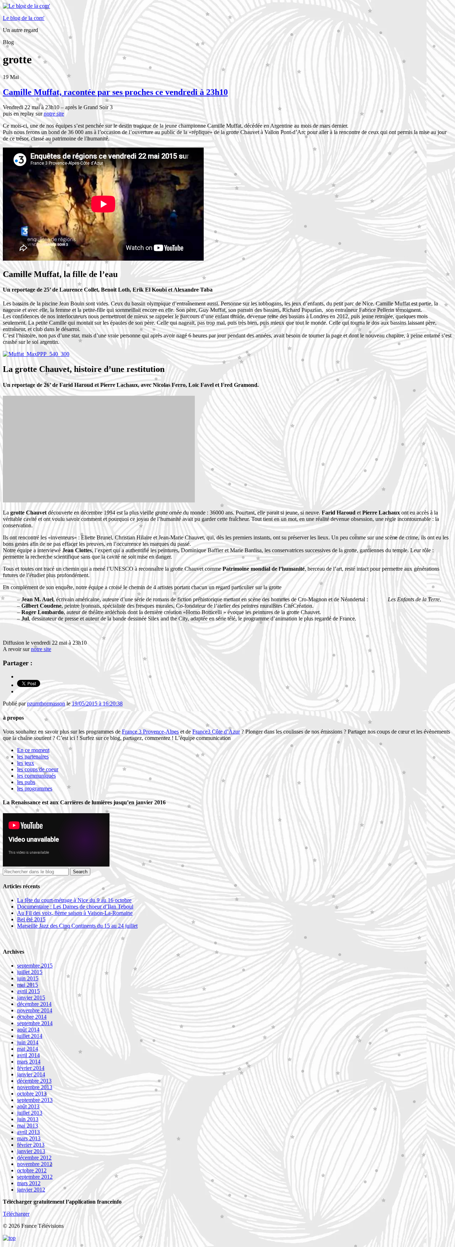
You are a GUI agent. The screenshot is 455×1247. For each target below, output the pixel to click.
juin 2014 (27, 1042)
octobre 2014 (32, 1017)
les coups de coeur (37, 769)
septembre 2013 (35, 1100)
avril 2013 (28, 1132)
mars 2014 (29, 1062)
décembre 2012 (34, 1158)
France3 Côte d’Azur (216, 732)
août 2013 (28, 1106)
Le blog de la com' (23, 18)
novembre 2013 (34, 1087)
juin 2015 (27, 978)
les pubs (26, 782)
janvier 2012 (31, 1190)
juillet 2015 (29, 972)
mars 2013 (29, 1138)
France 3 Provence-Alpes (150, 732)
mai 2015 (27, 985)
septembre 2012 (35, 1177)
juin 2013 (27, 1119)
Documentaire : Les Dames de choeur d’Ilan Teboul (75, 907)
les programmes (34, 788)
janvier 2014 (31, 1074)
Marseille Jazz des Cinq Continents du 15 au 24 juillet (77, 926)
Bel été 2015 (31, 919)
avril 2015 (28, 991)
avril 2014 (28, 1055)
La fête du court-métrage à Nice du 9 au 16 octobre (74, 900)
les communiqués (36, 776)
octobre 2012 (32, 1170)
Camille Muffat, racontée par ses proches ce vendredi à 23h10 (115, 92)
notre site (54, 114)
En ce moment (33, 750)
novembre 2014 (34, 1010)
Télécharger (16, 1214)
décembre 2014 (34, 1004)
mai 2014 (27, 1049)
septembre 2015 (35, 966)
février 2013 (30, 1145)
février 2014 (30, 1068)
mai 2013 (27, 1126)
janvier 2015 (31, 998)
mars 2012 (29, 1183)
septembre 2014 (35, 1023)
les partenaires (33, 756)
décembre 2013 (34, 1081)
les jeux (25, 763)
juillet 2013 (29, 1113)
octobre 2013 (32, 1094)
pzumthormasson (46, 703)
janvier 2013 (31, 1151)
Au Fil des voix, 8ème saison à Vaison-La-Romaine (75, 913)
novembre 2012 (34, 1164)
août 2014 (28, 1030)
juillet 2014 (29, 1036)
